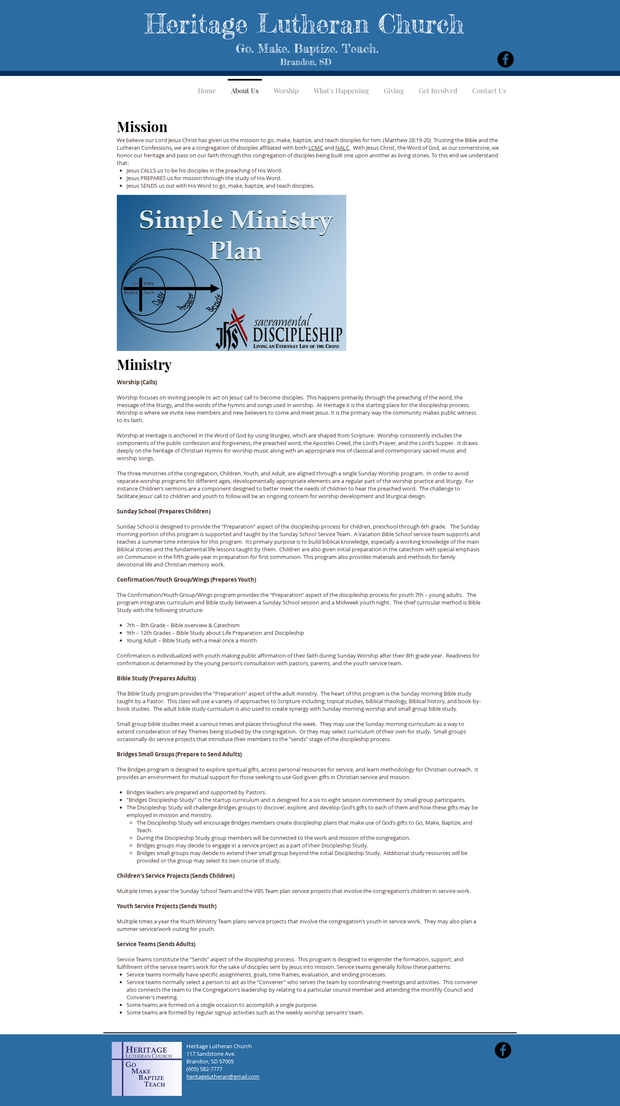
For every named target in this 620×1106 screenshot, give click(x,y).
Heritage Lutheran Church (304, 23)
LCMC (315, 147)
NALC (342, 147)
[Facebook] (505, 59)
